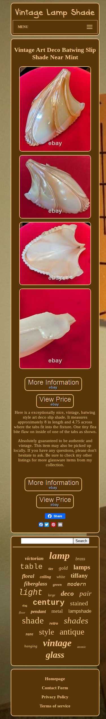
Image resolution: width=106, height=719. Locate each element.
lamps (81, 567)
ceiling (45, 577)
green (57, 584)
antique (72, 631)
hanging (30, 646)
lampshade (79, 611)
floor (22, 612)
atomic (81, 646)
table (31, 567)
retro (53, 623)
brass (80, 558)
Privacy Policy (55, 697)
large (51, 595)
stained (79, 603)
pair (85, 593)
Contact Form (55, 688)
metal (57, 611)
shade (33, 620)
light (30, 592)
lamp (59, 555)
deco (67, 593)
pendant (38, 611)
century (48, 603)
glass (55, 655)
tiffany (79, 575)
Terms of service (55, 706)
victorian (34, 558)
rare (29, 634)
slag (24, 605)
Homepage (55, 678)
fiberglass (35, 583)
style (46, 631)
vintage (57, 643)
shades (76, 620)
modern (76, 584)
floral (28, 576)
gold (63, 568)
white (61, 577)
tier (50, 569)
